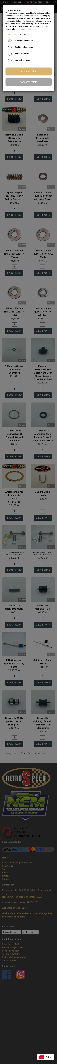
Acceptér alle (28, 71)
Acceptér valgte (28, 81)
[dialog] (28, 532)
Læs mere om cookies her (16, 34)
